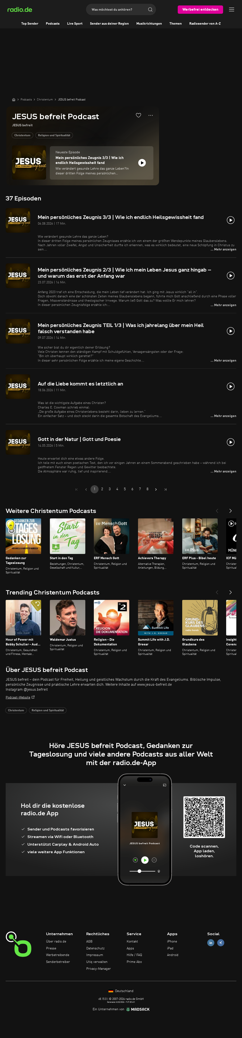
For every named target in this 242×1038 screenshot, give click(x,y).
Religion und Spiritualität (54, 135)
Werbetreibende (57, 955)
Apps (130, 948)
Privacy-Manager (98, 968)
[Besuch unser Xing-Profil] (221, 942)
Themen (175, 23)
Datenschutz (95, 948)
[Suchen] (150, 9)
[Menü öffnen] (231, 9)
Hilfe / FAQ (134, 955)
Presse (51, 948)
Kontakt (132, 941)
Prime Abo (134, 962)
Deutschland (124, 991)
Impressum (94, 955)
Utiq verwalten (97, 962)
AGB (89, 941)
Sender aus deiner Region (109, 23)
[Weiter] (230, 509)
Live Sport (74, 23)
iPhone (172, 941)
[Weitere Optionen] (150, 115)
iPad (170, 948)
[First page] (76, 489)
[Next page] (156, 489)
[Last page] (165, 489)
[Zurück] (217, 509)
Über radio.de (56, 941)
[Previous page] (86, 489)
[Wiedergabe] (142, 163)
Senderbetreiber (58, 962)
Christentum (22, 135)
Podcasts (53, 23)
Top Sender (29, 23)
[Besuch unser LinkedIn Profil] (211, 942)
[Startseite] (14, 99)
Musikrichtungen (149, 23)
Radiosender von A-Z (205, 23)
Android (172, 955)
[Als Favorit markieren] (138, 115)
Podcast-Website (18, 697)
